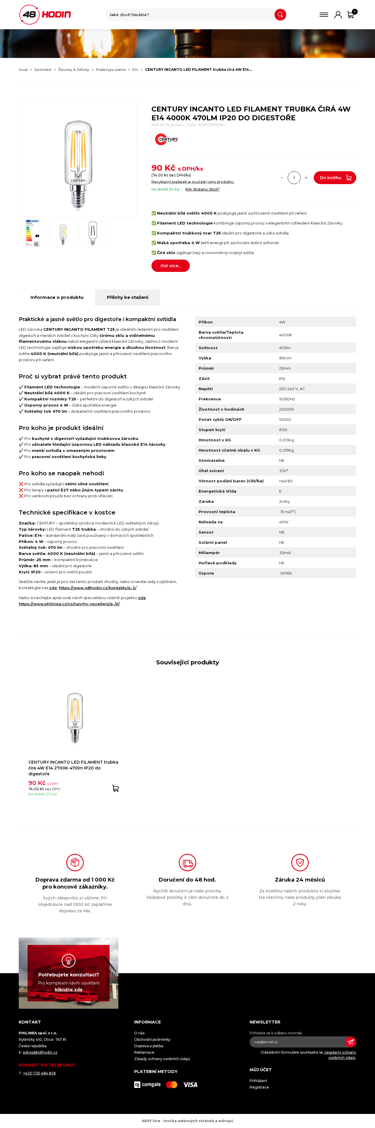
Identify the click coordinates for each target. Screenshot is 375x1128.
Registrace (259, 1087)
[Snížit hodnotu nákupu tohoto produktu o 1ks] (282, 177)
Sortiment (43, 69)
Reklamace (144, 1052)
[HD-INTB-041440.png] (63, 233)
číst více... (171, 265)
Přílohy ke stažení (127, 297)
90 (156, 168)
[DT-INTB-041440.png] (93, 233)
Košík (355, 11)
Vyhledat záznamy (280, 14)
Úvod (23, 69)
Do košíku (330, 177)
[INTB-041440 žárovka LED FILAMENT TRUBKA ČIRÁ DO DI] (78, 158)
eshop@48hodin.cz (40, 1052)
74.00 (158, 175)
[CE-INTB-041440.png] (33, 233)
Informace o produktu (56, 297)
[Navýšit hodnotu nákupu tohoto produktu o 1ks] (306, 177)
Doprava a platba (148, 1046)
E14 (135, 69)
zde (53, 587)
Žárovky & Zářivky (73, 69)
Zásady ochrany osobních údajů (162, 1059)
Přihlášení (258, 1081)
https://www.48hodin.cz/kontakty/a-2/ (98, 587)
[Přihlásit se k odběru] (350, 1042)
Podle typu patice (111, 69)
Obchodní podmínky (152, 1039)
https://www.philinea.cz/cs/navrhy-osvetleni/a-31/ (69, 603)
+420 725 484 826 (39, 1073)
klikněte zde (69, 989)
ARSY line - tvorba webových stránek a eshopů (187, 1121)
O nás (139, 1033)
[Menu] (324, 14)
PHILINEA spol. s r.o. (45, 14)
